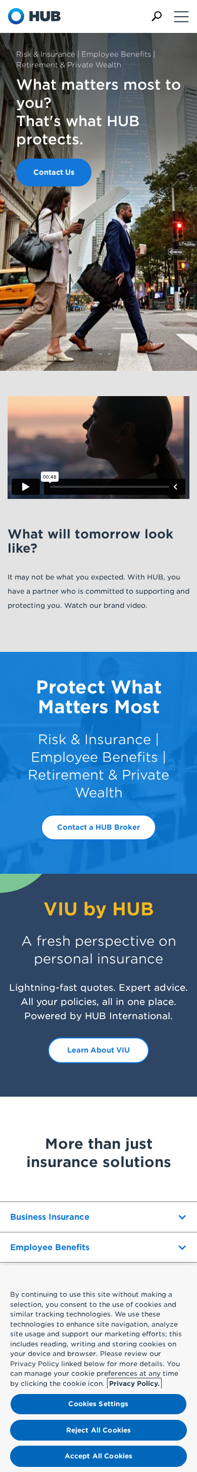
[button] (157, 16)
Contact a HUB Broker (98, 827)
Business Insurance (49, 1217)
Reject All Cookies (98, 1430)
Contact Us (53, 172)
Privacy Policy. (134, 1383)
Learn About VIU (98, 1050)
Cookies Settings (98, 1404)
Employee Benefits (49, 1247)
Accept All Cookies (98, 1456)
